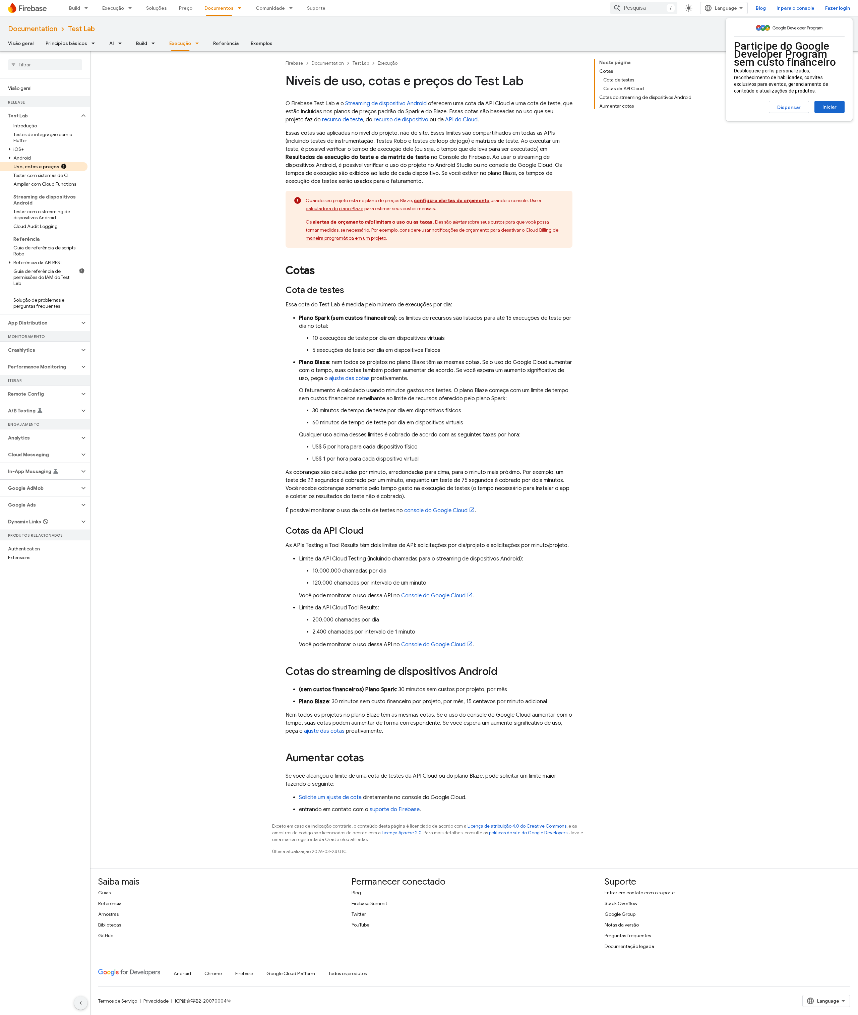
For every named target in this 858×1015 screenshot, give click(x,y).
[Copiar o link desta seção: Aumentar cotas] (370, 759)
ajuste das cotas (349, 378)
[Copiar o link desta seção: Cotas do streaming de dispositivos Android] (504, 672)
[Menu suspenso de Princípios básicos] (95, 43)
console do (436, 510)
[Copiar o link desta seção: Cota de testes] (351, 291)
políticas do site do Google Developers (528, 833)
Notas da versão (622, 925)
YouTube (360, 925)
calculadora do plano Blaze (334, 208)
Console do (433, 595)
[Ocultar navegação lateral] (80, 1003)
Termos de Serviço (117, 1001)
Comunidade (270, 8)
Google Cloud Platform (290, 973)
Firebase (294, 63)
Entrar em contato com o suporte (640, 893)
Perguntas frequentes (628, 936)
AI (111, 43)
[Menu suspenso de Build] (88, 8)
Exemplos (261, 43)
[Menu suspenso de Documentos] (242, 8)
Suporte (316, 8)
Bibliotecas (109, 925)
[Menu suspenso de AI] (122, 43)
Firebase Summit (369, 903)
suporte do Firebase (395, 809)
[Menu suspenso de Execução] (132, 8)
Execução (113, 8)
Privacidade (156, 1001)
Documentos (219, 8)
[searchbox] (45, 64)
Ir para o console (795, 8)
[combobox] (643, 8)
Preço (185, 8)
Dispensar (789, 107)
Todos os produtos (347, 973)
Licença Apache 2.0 (402, 833)
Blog (761, 8)
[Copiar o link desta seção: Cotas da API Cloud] (370, 531)
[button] (39, 115)
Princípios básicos (66, 43)
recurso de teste (342, 119)
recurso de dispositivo (401, 119)
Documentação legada (629, 946)
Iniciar (829, 107)
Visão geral (21, 43)
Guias (104, 893)
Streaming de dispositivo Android (386, 103)
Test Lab (81, 29)
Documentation (32, 29)
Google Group (620, 914)
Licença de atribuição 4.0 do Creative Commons (517, 826)
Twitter (359, 914)
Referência (226, 43)
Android (182, 973)
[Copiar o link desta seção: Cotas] (321, 271)
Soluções (156, 8)
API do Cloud (461, 119)
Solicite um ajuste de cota (330, 797)
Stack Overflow (621, 903)
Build (74, 8)
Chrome (213, 973)
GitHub (105, 936)
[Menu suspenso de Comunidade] (293, 8)
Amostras (108, 914)
